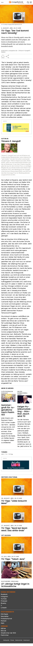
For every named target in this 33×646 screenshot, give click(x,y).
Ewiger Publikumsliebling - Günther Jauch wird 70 (24, 411)
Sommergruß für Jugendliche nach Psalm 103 (8, 410)
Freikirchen (5, 635)
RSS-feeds (4, 614)
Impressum (26, 640)
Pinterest (4, 601)
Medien (3, 52)
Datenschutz (18, 640)
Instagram (4, 596)
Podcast (3, 621)
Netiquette (6, 640)
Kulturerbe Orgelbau (9, 581)
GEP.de (3, 628)
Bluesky (3, 603)
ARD (2, 454)
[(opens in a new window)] (16, 127)
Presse (12, 640)
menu (2, 2)
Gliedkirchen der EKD (8, 633)
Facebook (4, 594)
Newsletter (4, 616)
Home (2, 56)
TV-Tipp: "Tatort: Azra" (13, 559)
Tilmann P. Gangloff (24, 50)
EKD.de (3, 631)
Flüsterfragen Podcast (7, 392)
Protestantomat (6, 618)
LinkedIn (4, 608)
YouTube (4, 599)
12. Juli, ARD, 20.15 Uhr (10, 556)
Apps (2, 623)
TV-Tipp (11, 454)
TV (6, 454)
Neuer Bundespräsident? (22, 393)
